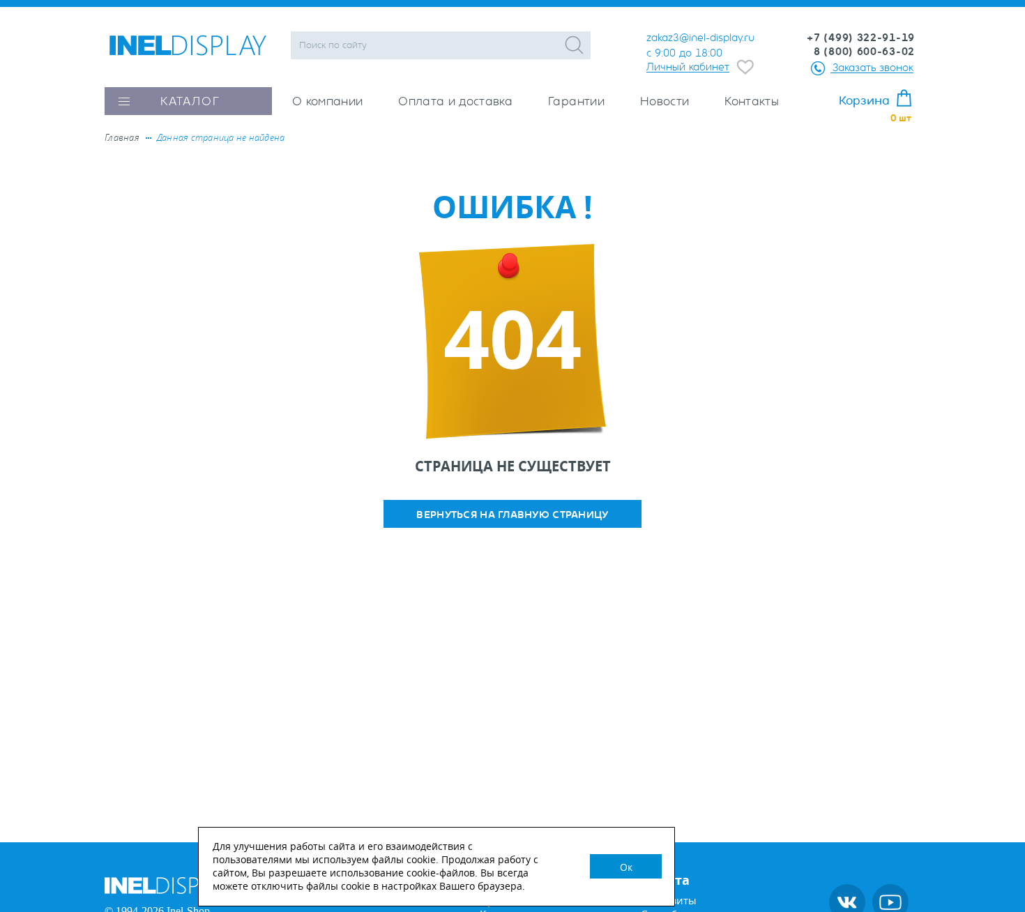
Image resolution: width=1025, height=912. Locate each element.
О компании (327, 101)
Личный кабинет (687, 67)
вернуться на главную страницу (512, 515)
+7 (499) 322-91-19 (861, 38)
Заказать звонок (873, 67)
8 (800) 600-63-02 (864, 52)
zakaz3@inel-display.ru (700, 37)
